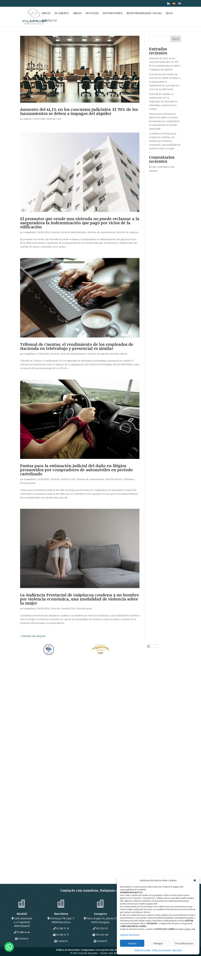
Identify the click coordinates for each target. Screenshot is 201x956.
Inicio (46, 13)
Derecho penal (27, 482)
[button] (194, 880)
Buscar (175, 38)
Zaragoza (100, 914)
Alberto (28, 118)
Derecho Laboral (118, 353)
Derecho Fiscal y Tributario (119, 479)
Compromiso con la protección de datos (102, 949)
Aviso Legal (177, 950)
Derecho (55, 232)
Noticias (92, 13)
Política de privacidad (161, 950)
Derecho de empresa (127, 232)
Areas (77, 13)
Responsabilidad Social (144, 13)
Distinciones (112, 13)
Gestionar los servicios (129, 934)
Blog (169, 13)
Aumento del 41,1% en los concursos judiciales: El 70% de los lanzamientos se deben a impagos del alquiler (79, 111)
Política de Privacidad (67, 949)
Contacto (49, 20)
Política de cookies (142, 950)
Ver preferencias (184, 943)
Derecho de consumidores (101, 232)
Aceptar (132, 943)
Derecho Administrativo (73, 232)
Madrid (22, 914)
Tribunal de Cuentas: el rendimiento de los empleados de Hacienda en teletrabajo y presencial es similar (76, 346)
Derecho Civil (54, 118)
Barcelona (61, 914)
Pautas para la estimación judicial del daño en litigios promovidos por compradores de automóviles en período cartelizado (76, 470)
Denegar (158, 943)
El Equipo (62, 13)
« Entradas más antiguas (33, 636)
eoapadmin (30, 232)
